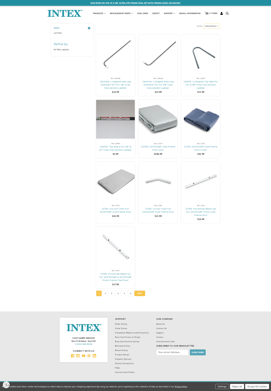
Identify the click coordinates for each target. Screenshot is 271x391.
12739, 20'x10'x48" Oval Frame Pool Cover (200, 148)
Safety (156, 13)
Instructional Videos (125, 372)
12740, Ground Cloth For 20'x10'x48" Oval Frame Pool (115, 210)
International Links (165, 341)
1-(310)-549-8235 (83, 344)
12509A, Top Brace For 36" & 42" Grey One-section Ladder (115, 148)
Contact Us (161, 328)
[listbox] (211, 26)
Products (98, 13)
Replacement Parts (120, 13)
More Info (115, 49)
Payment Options (123, 359)
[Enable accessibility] (6, 384)
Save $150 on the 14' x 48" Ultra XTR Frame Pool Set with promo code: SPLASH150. (135, 3)
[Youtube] (83, 356)
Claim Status (121, 328)
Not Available (116, 57)
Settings (222, 386)
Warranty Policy (122, 346)
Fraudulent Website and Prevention (132, 333)
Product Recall (122, 355)
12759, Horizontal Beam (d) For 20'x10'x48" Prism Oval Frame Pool (200, 211)
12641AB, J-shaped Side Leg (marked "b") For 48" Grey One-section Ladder (115, 84)
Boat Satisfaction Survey (127, 341)
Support (168, 13)
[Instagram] (78, 356)
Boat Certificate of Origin (127, 337)
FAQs (117, 368)
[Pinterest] (89, 356)
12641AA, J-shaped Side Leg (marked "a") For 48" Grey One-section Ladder (158, 84)
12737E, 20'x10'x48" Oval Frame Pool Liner (158, 148)
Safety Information (124, 363)
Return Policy (121, 350)
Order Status (121, 324)
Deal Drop (142, 13)
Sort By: (200, 26)
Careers (159, 337)
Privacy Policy (181, 386)
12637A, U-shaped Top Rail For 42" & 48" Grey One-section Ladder (201, 84)
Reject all (237, 386)
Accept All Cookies (257, 386)
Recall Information (190, 13)
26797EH (58, 33)
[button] (72, 28)
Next (139, 293)
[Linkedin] (94, 356)
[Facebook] (73, 356)
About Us (160, 324)
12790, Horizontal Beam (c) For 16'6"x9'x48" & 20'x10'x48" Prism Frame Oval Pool (115, 277)
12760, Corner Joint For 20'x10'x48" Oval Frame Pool (158, 210)
